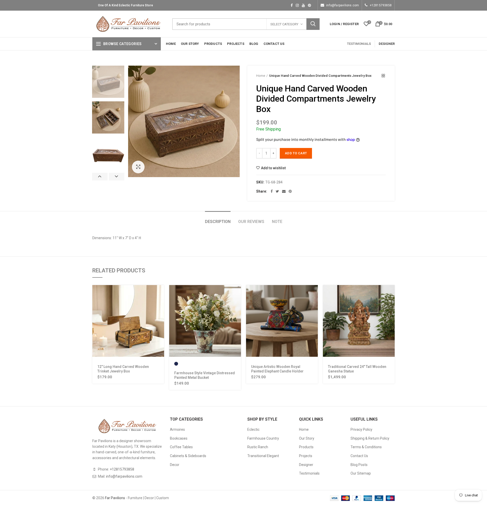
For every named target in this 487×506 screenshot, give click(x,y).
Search (313, 24)
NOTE (277, 221)
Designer (306, 465)
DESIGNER (387, 44)
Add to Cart (296, 153)
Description (218, 221)
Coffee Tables (181, 447)
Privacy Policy (361, 429)
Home (260, 76)
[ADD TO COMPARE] (160, 327)
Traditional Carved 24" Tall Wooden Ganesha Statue (357, 369)
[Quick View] (160, 304)
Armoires (177, 429)
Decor (174, 465)
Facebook (291, 5)
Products (306, 447)
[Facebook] (271, 191)
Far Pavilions (115, 498)
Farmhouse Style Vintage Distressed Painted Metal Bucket (204, 375)
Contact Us (359, 456)
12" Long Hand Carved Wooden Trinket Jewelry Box (123, 369)
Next (116, 176)
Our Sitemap (361, 473)
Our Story (306, 438)
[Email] (284, 191)
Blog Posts (359, 465)
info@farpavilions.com (342, 5)
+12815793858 (381, 5)
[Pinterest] (290, 191)
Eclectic (253, 429)
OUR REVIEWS (251, 221)
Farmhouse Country (263, 438)
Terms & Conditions (366, 447)
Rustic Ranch (257, 447)
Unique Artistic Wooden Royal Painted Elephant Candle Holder (277, 369)
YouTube (303, 5)
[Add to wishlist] (160, 316)
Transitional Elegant (263, 456)
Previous (100, 176)
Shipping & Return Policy (370, 438)
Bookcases (178, 438)
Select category (284, 24)
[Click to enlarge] (138, 167)
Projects (305, 456)
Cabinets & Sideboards (188, 456)
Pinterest (309, 5)
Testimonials (309, 473)
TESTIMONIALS (359, 44)
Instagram (297, 5)
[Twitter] (277, 191)
